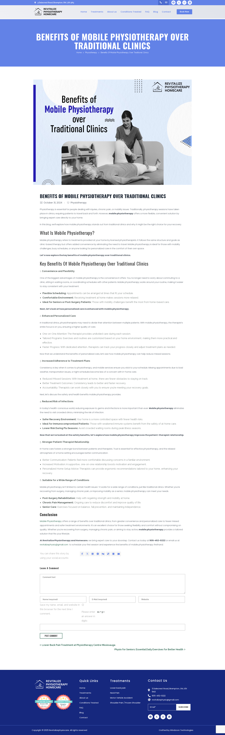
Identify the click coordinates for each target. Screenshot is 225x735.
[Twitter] (179, 3)
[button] (184, 11)
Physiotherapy (91, 52)
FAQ (147, 11)
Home (84, 11)
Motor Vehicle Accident (121, 697)
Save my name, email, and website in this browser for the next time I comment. (60, 609)
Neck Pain (114, 692)
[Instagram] (184, 3)
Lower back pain (118, 688)
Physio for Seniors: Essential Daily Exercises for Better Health (148, 649)
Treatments (97, 11)
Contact (166, 11)
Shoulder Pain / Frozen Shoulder (125, 702)
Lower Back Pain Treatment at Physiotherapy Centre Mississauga (78, 645)
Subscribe (183, 707)
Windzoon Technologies (181, 730)
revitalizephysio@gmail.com (54, 544)
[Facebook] (173, 3)
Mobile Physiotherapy (51, 521)
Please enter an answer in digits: (88, 616)
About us (112, 11)
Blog (155, 11)
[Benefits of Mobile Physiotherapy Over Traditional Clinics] (112, 132)
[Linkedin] (190, 3)
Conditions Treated (131, 11)
